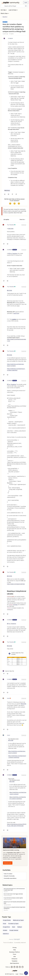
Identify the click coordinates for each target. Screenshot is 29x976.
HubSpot (19, 927)
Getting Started (7, 904)
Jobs (14, 956)
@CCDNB (10, 228)
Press (14, 954)
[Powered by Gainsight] (14, 940)
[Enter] (2, 6)
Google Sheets (7, 920)
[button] (25, 2)
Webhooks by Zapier (18, 920)
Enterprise (14, 958)
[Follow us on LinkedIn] (14, 967)
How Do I (5, 17)
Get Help (3, 10)
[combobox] (14, 6)
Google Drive (6, 927)
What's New (4, 13)
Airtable (5, 930)
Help (14, 949)
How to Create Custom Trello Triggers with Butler (13, 894)
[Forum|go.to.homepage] (11, 2)
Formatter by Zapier (13, 923)
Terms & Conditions (8, 942)
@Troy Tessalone (12, 253)
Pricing (14, 947)
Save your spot (7, 862)
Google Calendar (14, 930)
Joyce (8, 735)
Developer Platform (14, 952)
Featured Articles (8, 895)
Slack (13, 927)
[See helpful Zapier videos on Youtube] (23, 967)
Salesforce (6, 933)
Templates (14, 961)
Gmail (4, 923)
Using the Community (9, 876)
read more (16, 313)
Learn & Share (12, 10)
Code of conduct (8, 873)
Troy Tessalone (10, 224)
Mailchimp (7, 190)
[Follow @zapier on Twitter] (20, 967)
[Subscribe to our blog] (17, 967)
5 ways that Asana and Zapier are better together (13, 897)
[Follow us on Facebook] (12, 967)
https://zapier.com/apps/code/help (16, 584)
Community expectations (10, 878)
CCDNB (10, 38)
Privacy (21, 974)
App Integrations (14, 963)
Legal (17, 974)
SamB (8, 698)
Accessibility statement (20, 942)
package (13, 604)
